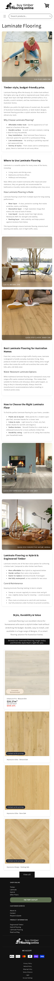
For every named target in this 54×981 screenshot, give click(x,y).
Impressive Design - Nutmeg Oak (18, 867)
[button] (4, 16)
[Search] (50, 16)
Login (27, 975)
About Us (13, 910)
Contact (12, 913)
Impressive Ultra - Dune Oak (16, 813)
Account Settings (28, 978)
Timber (12, 887)
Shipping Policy (27, 969)
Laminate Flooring (16, 930)
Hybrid (12, 892)
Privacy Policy (27, 963)
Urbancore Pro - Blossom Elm (17, 699)
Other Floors (14, 895)
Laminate (13, 890)
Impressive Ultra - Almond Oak (17, 759)
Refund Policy (28, 966)
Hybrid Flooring (15, 927)
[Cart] (46, 7)
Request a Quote (15, 916)
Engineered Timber (16, 924)
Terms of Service (28, 972)
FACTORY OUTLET (31, 900)
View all (27, 874)
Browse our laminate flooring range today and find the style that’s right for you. (27, 641)
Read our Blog (15, 932)
